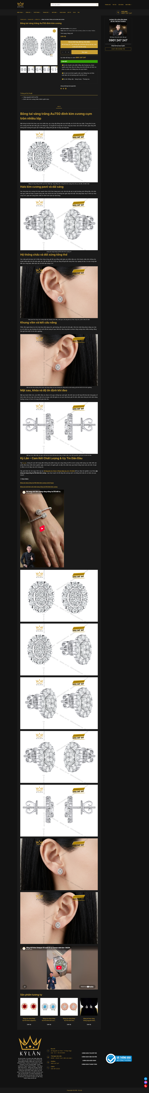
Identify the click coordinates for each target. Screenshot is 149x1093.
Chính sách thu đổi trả (89, 1053)
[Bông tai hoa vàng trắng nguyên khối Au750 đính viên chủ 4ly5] (89, 1007)
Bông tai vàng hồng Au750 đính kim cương (69, 1020)
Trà (78, 12)
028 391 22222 (55, 1068)
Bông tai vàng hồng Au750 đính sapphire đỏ (29, 1020)
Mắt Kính (54, 12)
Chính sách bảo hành (89, 1060)
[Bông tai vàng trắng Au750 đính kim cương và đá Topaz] (49, 1007)
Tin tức (114, 4)
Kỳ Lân (24, 463)
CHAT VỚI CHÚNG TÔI (118, 49)
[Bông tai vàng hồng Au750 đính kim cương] (69, 1007)
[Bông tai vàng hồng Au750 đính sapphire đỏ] (29, 1007)
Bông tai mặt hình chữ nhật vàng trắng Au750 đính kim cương (38, 487)
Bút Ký (69, 12)
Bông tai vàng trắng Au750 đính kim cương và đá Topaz (49, 1020)
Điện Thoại (20, 12)
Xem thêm (127, 4)
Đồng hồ (28, 12)
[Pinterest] (63, 88)
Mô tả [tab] (59, 106)
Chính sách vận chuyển (89, 1057)
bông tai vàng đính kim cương (72, 30)
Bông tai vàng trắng (89, 30)
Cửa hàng (120, 4)
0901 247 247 (126, 13)
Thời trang (37, 12)
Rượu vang (63, 12)
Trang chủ (108, 4)
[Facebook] (61, 88)
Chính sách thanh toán (89, 1064)
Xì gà (74, 12)
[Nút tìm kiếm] (96, 4)
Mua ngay (84, 52)
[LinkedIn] (65, 88)
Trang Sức (46, 12)
